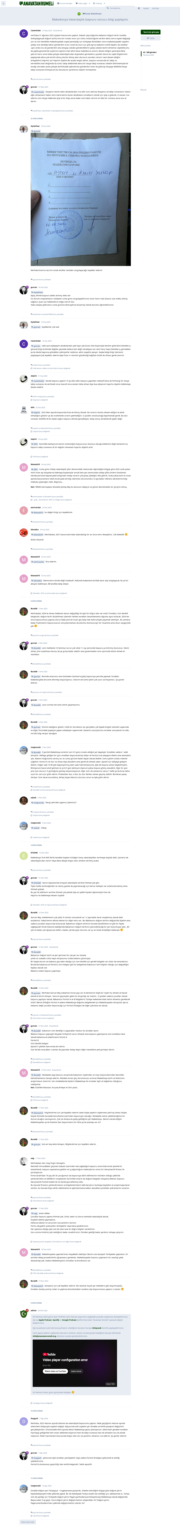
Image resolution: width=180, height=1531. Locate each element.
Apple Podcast (45, 1320)
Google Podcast (69, 1320)
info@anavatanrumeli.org (44, 1336)
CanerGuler (39, 92)
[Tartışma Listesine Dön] (3, 3)
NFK (36, 444)
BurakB (37, 648)
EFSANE (37, 883)
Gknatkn (38, 580)
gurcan (37, 131)
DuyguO (37, 1458)
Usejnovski (39, 802)
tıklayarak (96, 1328)
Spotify (56, 1320)
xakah (36, 828)
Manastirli (38, 512)
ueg (35, 1213)
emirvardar (39, 562)
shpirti (37, 412)
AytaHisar (38, 292)
